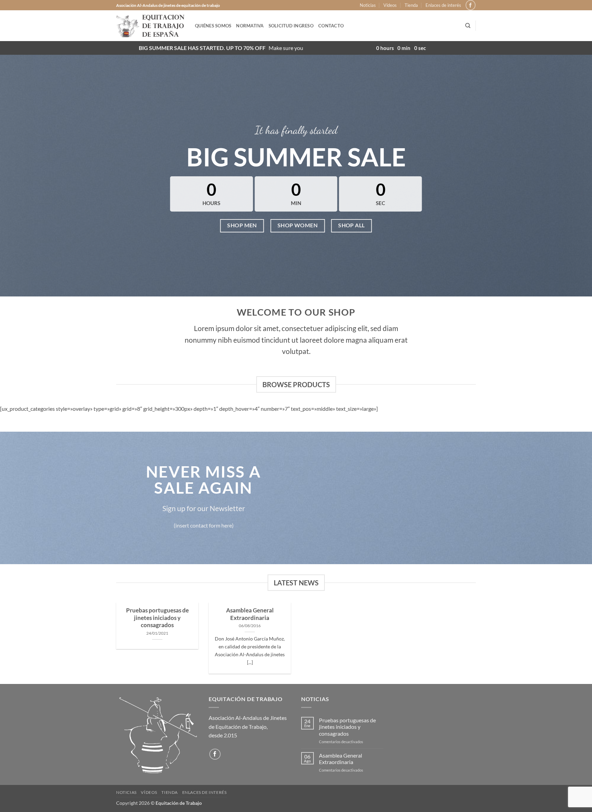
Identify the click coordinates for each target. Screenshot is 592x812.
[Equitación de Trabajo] (150, 25)
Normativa (249, 25)
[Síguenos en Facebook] (471, 5)
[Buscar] (467, 25)
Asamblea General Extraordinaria (250, 614)
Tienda (411, 5)
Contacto (331, 25)
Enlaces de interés (443, 5)
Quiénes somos (213, 25)
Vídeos (390, 5)
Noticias (368, 5)
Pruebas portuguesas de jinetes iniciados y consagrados (157, 618)
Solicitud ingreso (291, 25)
